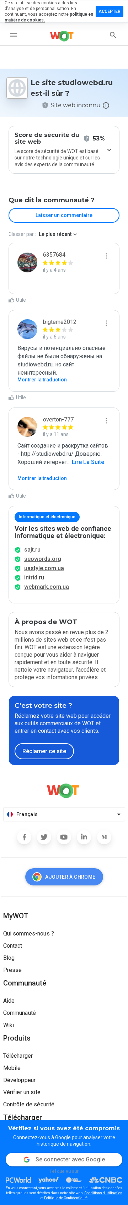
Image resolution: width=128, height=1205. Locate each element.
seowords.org (42, 558)
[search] (113, 35)
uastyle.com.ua (44, 568)
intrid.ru (34, 577)
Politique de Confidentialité (65, 1198)
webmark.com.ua (46, 586)
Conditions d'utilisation (103, 1193)
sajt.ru (32, 549)
